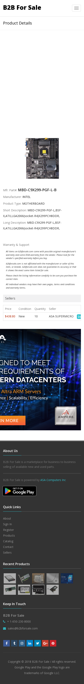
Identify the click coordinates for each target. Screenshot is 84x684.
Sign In (7, 524)
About (7, 518)
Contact (8, 547)
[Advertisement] (42, 74)
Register (8, 530)
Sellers (7, 552)
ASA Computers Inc (53, 480)
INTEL (26, 197)
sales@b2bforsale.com (23, 628)
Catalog (8, 541)
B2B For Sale (22, 7)
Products (9, 535)
